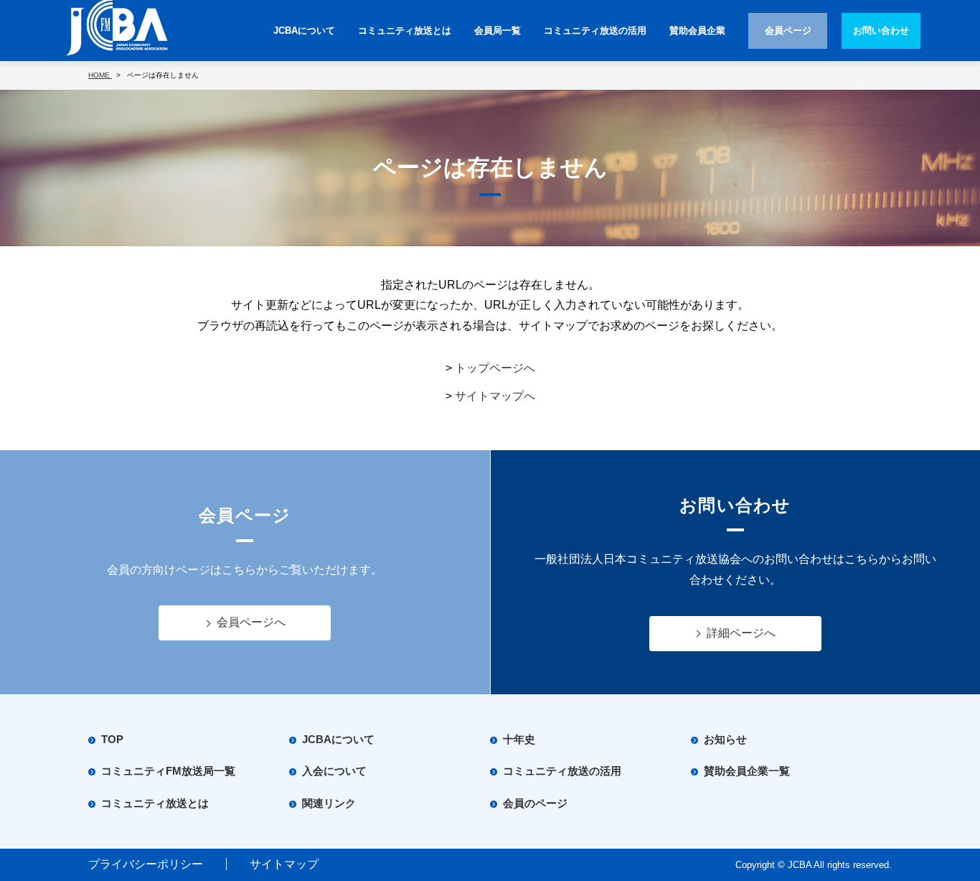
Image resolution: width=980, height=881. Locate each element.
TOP (112, 739)
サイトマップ (284, 864)
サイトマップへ (495, 396)
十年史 (519, 739)
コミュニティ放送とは (404, 30)
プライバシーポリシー (145, 864)
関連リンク (329, 803)
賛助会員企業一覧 (747, 771)
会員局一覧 (497, 30)
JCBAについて (304, 30)
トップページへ (495, 368)
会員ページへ (251, 622)
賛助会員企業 (697, 30)
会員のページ (535, 803)
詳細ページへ (741, 633)
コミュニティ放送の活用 (595, 30)
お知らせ (725, 739)
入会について (334, 771)
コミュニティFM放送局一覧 (168, 771)
